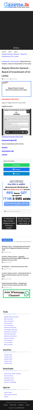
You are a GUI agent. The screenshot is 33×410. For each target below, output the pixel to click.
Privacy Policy (13, 405)
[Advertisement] (16, 28)
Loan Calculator (9, 325)
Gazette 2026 (8, 355)
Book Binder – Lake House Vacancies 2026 (15, 267)
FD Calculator (8, 323)
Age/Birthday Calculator (11, 317)
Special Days (8, 392)
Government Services (10, 394)
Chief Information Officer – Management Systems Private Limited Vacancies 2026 (14, 284)
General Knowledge (10, 382)
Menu (17, 48)
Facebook (17, 169)
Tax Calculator (8, 340)
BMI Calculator (8, 319)
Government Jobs (8, 151)
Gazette (4, 147)
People (6, 396)
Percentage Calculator (11, 329)
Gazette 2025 (8, 357)
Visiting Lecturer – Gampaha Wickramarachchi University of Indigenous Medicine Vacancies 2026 (16, 248)
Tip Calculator (8, 342)
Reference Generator (10, 336)
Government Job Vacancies (10, 61)
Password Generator (10, 327)
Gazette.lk (14, 79)
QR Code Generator (10, 334)
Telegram (17, 173)
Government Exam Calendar (12, 373)
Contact (27, 405)
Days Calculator (9, 321)
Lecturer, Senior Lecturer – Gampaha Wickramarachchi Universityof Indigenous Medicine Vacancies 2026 (15, 258)
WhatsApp (17, 165)
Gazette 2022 (8, 363)
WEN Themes (21, 408)
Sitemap (5, 405)
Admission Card (9, 378)
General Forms (8, 376)
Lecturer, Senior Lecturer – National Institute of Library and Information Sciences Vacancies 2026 (16, 275)
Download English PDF (9, 140)
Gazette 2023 (8, 361)
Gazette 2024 (8, 359)
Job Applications (9, 380)
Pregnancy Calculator (10, 332)
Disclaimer (21, 405)
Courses (4, 155)
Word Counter (8, 344)
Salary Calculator (9, 338)
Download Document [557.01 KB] (12, 137)
